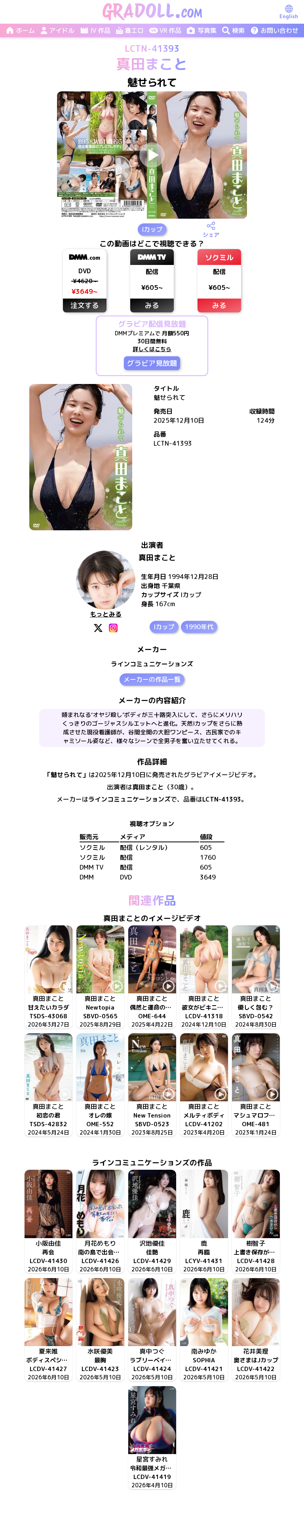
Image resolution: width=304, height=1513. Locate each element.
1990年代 (199, 626)
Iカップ (152, 229)
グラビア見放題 (152, 363)
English (288, 16)
